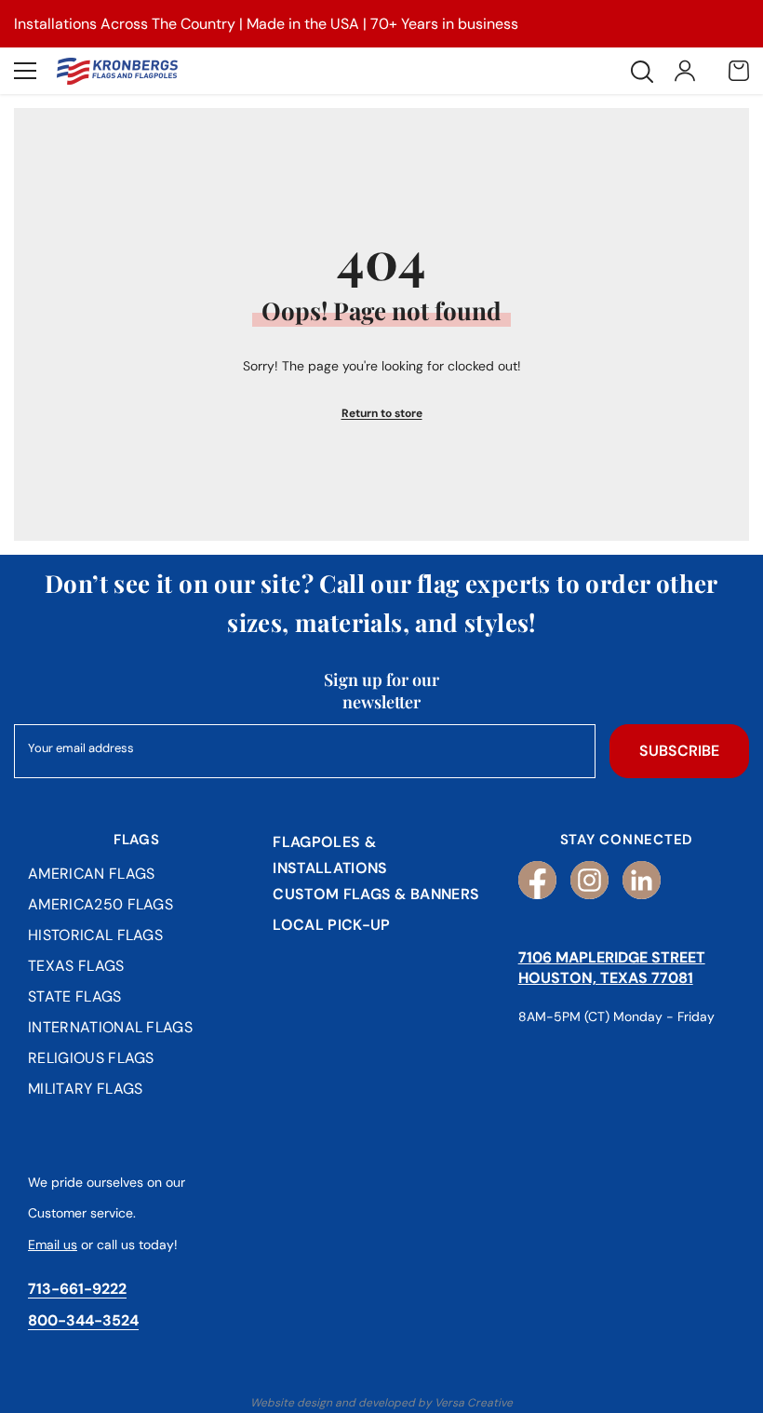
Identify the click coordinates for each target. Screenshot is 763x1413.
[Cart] (739, 71)
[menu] (25, 71)
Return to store (381, 413)
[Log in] (685, 71)
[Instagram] (589, 880)
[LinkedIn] (641, 880)
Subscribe (679, 750)
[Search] (642, 72)
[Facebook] (537, 880)
